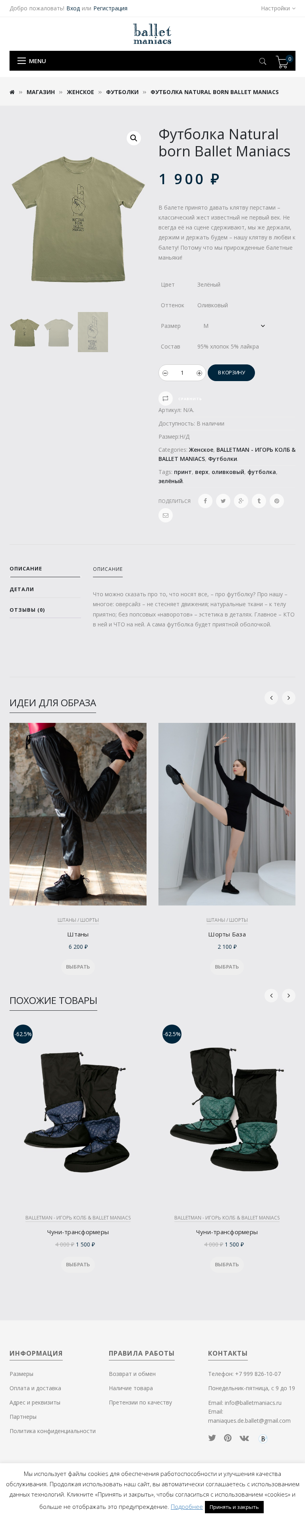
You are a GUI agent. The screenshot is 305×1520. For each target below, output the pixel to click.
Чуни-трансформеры (78, 1232)
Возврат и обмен (132, 1373)
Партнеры (23, 1416)
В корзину (231, 372)
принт (183, 472)
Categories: (172, 449)
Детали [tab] (22, 589)
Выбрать (78, 966)
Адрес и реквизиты (35, 1402)
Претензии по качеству (140, 1402)
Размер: (169, 436)
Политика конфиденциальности (53, 1431)
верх (201, 472)
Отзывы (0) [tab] (27, 609)
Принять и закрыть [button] (234, 1506)
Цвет (168, 284)
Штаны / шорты (78, 920)
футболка (261, 472)
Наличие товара (131, 1388)
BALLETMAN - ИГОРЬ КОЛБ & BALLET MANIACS (78, 1217)
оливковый (228, 472)
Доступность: (176, 423)
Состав (170, 346)
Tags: (165, 472)
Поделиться (174, 501)
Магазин (41, 92)
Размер (171, 325)
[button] (134, 138)
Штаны (78, 934)
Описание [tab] (26, 568)
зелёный (170, 481)
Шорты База (227, 934)
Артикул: (169, 410)
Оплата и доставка (35, 1388)
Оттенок (172, 305)
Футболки (122, 92)
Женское (80, 92)
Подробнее (187, 1506)
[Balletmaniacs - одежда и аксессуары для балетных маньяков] (152, 33)
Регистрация (110, 8)
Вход (73, 8)
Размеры (21, 1373)
